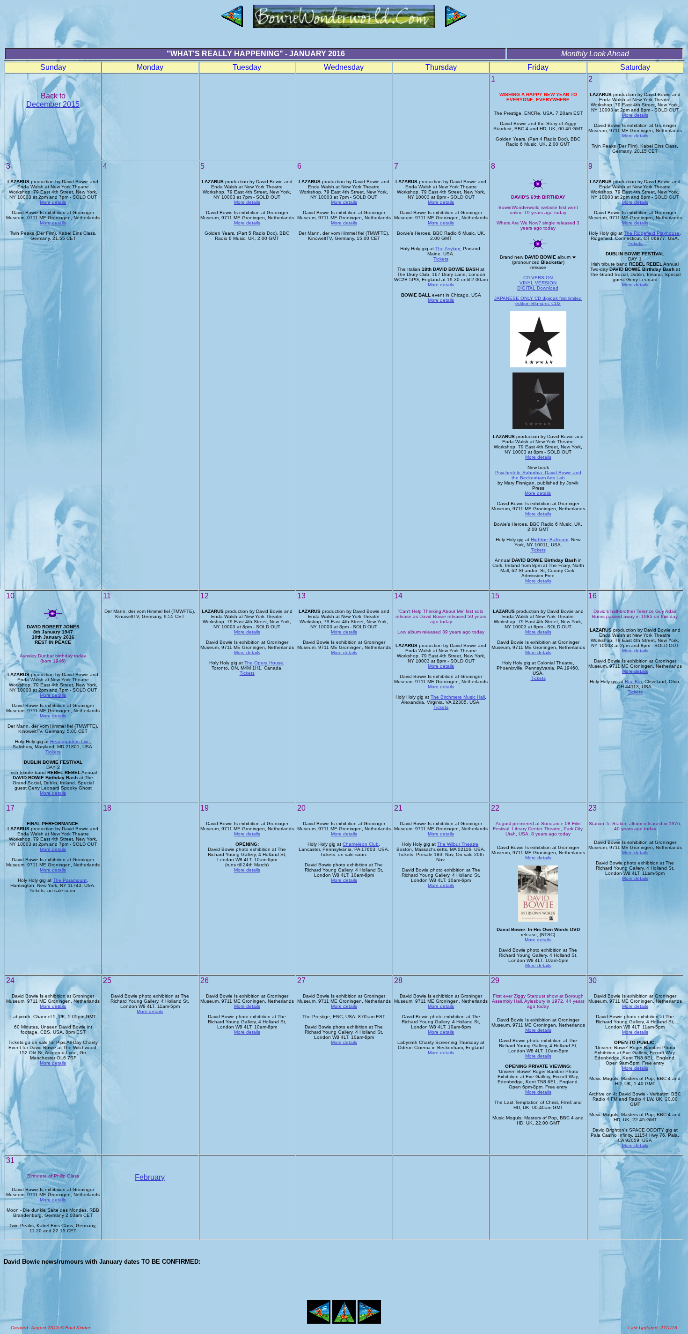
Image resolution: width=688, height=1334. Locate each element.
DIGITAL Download (537, 288)
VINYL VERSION (538, 282)
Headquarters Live (70, 741)
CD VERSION (538, 277)
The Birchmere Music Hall (458, 697)
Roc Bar (633, 681)
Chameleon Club (361, 844)
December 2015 (53, 104)
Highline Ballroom (549, 539)
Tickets (440, 258)
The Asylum (447, 248)
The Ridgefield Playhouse (652, 233)
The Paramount (70, 880)
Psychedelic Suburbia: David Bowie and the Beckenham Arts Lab (538, 475)
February (150, 1177)
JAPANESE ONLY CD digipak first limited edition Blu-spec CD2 (538, 301)
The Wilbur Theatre (457, 844)
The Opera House (263, 662)
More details (635, 115)
